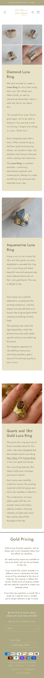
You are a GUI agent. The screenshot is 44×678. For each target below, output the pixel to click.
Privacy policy (31, 665)
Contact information (23, 673)
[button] (5, 12)
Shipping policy (30, 669)
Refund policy (19, 665)
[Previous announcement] (4, 2)
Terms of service (17, 669)
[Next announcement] (39, 2)
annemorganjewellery (21, 662)
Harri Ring (12, 458)
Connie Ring (29, 458)
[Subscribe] (36, 628)
